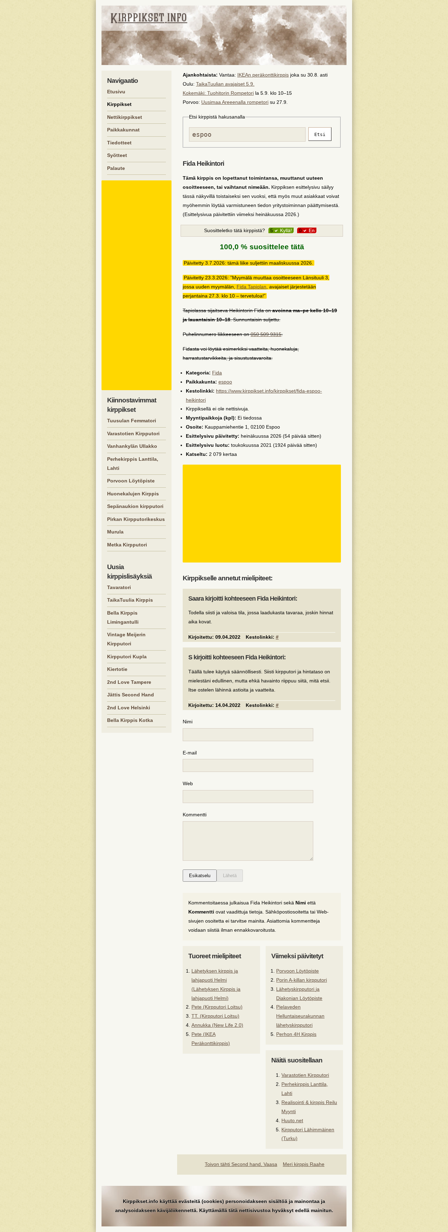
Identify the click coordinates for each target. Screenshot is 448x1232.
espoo (225, 382)
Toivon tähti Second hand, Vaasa (241, 1164)
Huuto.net (292, 1120)
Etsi (320, 134)
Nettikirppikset (124, 117)
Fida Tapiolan (251, 286)
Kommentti (194, 814)
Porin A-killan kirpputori (301, 980)
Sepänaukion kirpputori (135, 506)
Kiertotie (117, 669)
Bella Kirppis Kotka (130, 720)
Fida (217, 372)
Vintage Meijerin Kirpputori (126, 639)
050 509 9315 (266, 334)
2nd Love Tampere (129, 682)
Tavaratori (119, 587)
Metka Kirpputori (127, 544)
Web (188, 783)
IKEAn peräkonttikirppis (263, 75)
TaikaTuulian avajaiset (220, 84)
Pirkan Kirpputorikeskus (136, 519)
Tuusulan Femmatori (131, 420)
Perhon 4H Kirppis (296, 1034)
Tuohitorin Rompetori (230, 93)
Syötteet (117, 155)
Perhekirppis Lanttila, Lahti (132, 463)
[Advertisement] (263, 514)
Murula (115, 532)
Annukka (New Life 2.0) (217, 1025)
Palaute (116, 168)
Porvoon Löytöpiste (297, 971)
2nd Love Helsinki (128, 707)
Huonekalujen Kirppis (133, 493)
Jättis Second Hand (130, 694)
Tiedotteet (119, 142)
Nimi (187, 721)
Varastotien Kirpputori (305, 1075)
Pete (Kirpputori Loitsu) (217, 1007)
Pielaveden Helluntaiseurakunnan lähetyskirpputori (300, 1016)
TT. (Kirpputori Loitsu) (215, 1016)
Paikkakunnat (123, 129)
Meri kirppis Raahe (303, 1164)
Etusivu (116, 91)
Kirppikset (119, 104)
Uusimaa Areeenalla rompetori (234, 102)
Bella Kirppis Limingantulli (123, 617)
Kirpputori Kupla (127, 656)
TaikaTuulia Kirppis (130, 600)
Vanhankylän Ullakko (132, 446)
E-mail (190, 752)
